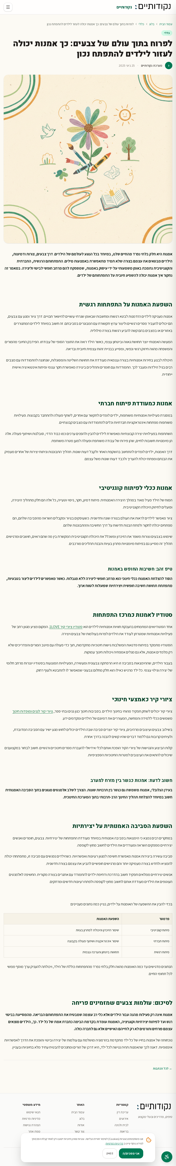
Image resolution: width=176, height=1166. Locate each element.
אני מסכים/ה (131, 1153)
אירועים (123, 1119)
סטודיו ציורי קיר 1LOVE (65, 626)
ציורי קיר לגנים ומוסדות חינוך (32, 711)
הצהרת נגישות (31, 1125)
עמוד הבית (165, 24)
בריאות (124, 1131)
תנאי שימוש (33, 1112)
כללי (141, 24)
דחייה (109, 1153)
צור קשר (79, 1131)
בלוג (151, 24)
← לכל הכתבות (162, 1068)
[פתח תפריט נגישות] (166, 1156)
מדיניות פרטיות (31, 1119)
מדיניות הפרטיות (114, 1143)
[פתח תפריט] (8, 7)
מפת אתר (34, 1131)
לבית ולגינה (121, 1125)
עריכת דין (122, 1112)
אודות (80, 1125)
